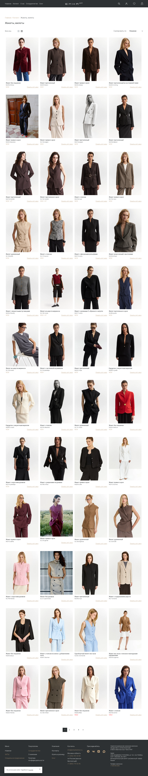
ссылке (31, 770)
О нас (22, 3)
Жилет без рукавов (47, 596)
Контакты (55, 751)
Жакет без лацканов (13, 83)
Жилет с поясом (46, 254)
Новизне (132, 31)
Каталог (16, 3)
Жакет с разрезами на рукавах (51, 482)
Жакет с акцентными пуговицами (18, 311)
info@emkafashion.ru (74, 750)
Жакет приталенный (47, 83)
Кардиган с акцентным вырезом (120, 368)
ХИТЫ (7, 754)
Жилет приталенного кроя (49, 197)
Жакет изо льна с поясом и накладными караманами (123, 654)
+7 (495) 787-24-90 (74, 756)
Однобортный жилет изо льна (85, 654)
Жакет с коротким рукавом (15, 482)
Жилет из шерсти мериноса (50, 311)
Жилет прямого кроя (47, 140)
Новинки (8, 3)
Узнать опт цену (32, 87)
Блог (41, 3)
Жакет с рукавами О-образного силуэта (89, 311)
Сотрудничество (32, 3)
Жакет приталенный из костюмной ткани (123, 83)
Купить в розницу (58, 754)
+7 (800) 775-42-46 (74, 764)
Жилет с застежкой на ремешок (51, 368)
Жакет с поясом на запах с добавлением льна (54, 654)
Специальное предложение (14, 758)
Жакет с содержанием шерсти (120, 596)
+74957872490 (115, 766)
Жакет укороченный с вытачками (121, 254)
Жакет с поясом (80, 197)
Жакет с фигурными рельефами (86, 254)
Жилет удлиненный (13, 254)
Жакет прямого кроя (82, 83)
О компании (32, 754)
